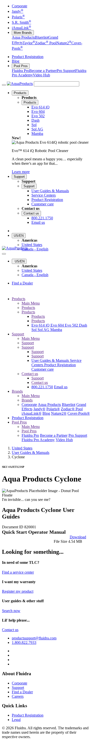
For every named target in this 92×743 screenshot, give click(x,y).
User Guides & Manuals (50, 360)
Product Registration (27, 57)
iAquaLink (21, 28)
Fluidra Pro (20, 71)
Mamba (56, 330)
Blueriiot (41, 37)
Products (20, 93)
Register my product (17, 591)
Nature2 (63, 43)
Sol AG (44, 330)
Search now (11, 611)
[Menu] (4, 85)
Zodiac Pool (45, 43)
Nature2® (58, 413)
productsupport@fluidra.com (34, 638)
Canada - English (35, 249)
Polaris (18, 17)
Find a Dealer (22, 283)
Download (78, 537)
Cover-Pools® (78, 413)
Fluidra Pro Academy (38, 440)
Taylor (29, 43)
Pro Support (66, 71)
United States (32, 245)
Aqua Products (23, 37)
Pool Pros (21, 66)
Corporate (19, 6)
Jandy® (39, 409)
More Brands (23, 33)
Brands (17, 391)
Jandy (17, 11)
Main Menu (31, 303)
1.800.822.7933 (24, 642)
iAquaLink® (31, 413)
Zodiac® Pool (72, 409)
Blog (15, 61)
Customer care (42, 369)
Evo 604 (58, 325)
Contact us (31, 213)
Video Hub (41, 75)
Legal (16, 720)
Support (19, 176)
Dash (83, 325)
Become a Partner (43, 71)
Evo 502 (72, 325)
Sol (34, 330)
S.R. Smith (21, 22)
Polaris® (53, 409)
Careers (18, 696)
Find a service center (18, 572)
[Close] (4, 254)
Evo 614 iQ (41, 325)
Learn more (21, 172)
